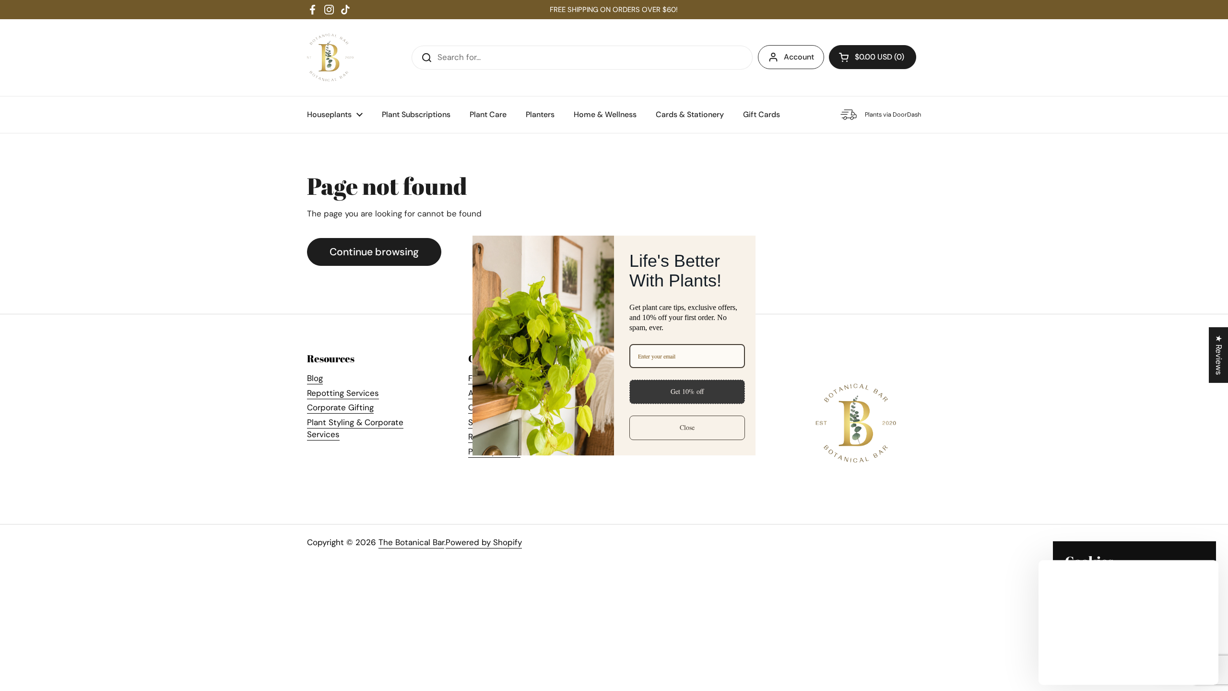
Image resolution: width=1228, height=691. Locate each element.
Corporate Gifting (340, 407)
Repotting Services (343, 393)
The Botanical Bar (411, 542)
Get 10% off (687, 391)
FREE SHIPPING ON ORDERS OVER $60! (614, 9)
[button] (872, 57)
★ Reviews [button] (1219, 355)
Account (799, 57)
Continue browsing (374, 252)
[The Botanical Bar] (330, 58)
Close (687, 427)
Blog (315, 378)
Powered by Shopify (484, 542)
